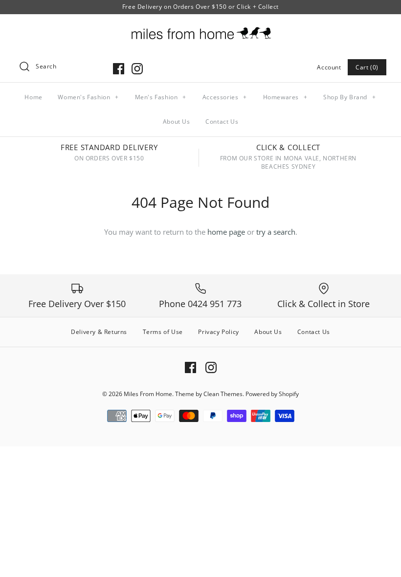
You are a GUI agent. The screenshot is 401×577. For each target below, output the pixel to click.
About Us (176, 121)
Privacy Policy (218, 332)
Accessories (224, 97)
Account (329, 67)
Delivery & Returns (99, 332)
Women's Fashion (88, 97)
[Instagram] (137, 68)
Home (33, 97)
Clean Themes (223, 394)
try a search (275, 232)
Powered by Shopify (272, 394)
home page (226, 232)
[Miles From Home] (200, 30)
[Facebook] (118, 68)
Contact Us (221, 121)
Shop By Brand (349, 97)
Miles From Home (148, 394)
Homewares (285, 97)
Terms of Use (163, 332)
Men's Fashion (160, 97)
